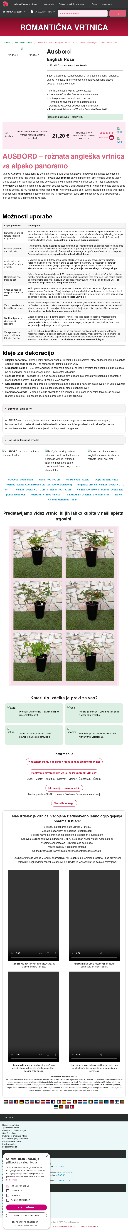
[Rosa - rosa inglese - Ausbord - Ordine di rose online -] (59, 1102)
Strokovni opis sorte (20, 408)
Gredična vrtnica (9, 1133)
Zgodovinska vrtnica (10, 1127)
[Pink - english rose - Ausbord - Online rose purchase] (27, 1102)
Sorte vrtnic (49, 3)
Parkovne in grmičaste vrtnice (14, 1135)
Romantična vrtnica (23, 42)
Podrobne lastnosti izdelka (23, 440)
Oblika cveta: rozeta (77, 479)
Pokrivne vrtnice (9, 1144)
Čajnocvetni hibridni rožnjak (14, 1130)
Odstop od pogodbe (89, 1226)
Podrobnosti (11, 1179)
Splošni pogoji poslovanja (64, 1226)
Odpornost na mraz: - (107, 479)
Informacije (107, 3)
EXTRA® (60, 1166)
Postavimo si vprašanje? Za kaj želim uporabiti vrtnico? (64, 773)
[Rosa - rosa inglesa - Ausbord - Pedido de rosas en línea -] (64, 1102)
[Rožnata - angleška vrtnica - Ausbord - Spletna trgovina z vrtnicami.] (32, 1102)
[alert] (26, 1191)
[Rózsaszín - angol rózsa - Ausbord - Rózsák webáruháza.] (6, 1102)
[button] (26, 1222)
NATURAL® (67, 1172)
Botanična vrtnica (9, 1146)
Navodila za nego (64, 803)
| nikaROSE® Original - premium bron (88, 494)
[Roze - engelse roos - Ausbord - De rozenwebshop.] (80, 1102)
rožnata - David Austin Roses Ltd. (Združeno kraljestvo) (39, 484)
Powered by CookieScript (26, 1225)
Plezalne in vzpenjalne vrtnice (15, 1138)
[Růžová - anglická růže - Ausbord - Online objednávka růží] (37, 1102)
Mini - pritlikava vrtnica (11, 1141)
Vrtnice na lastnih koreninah (71, 3)
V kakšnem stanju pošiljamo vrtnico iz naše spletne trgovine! (64, 761)
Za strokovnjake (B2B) (12, 11)
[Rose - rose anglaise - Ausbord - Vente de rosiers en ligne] (53, 1102)
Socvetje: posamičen (20, 479)
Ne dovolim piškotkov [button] (26, 1215)
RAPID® (61, 1175)
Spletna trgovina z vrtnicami (26, 3)
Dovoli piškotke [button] (26, 1207)
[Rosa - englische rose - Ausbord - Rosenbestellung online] (22, 1102)
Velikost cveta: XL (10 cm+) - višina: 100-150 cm (43, 489)
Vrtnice (7, 42)
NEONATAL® (64, 1180)
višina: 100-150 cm (49, 479)
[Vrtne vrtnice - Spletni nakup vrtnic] (117, 13)
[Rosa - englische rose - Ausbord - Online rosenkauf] (43, 1102)
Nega (94, 3)
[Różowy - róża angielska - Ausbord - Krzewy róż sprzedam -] (69, 1102)
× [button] (46, 1156)
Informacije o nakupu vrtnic (64, 788)
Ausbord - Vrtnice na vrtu (45, 494)
